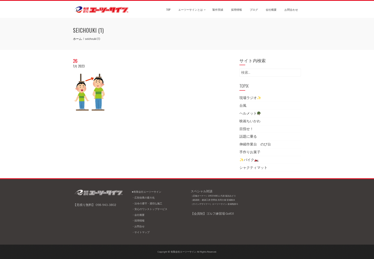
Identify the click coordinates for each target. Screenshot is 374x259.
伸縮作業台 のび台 (255, 144)
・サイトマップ (141, 232)
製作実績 (217, 9)
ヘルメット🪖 (250, 113)
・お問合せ (138, 226)
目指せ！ (246, 129)
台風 (242, 105)
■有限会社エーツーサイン (146, 191)
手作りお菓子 (249, 152)
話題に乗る (248, 136)
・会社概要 (138, 215)
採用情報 (236, 9)
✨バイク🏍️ (248, 160)
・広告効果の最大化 (143, 197)
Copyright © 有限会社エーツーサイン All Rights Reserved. (187, 251)
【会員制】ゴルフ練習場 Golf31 (212, 214)
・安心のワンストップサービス (149, 209)
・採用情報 (138, 220)
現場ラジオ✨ (250, 97)
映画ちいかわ (249, 121)
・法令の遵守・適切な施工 (147, 203)
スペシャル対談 (214, 197)
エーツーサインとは (190, 9)
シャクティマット (253, 167)
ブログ (254, 9)
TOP (168, 9)
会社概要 (271, 9)
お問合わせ (291, 9)
